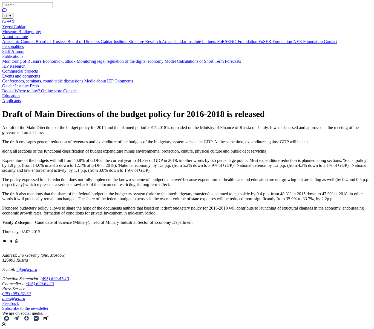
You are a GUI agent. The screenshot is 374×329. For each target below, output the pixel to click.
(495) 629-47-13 (55, 278)
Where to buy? (28, 90)
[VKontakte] (4, 241)
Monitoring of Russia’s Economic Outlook (39, 61)
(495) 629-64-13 (40, 283)
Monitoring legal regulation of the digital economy (121, 61)
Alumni (17, 51)
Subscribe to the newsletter (25, 308)
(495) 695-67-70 (16, 293)
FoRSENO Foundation (237, 41)
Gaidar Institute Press (20, 86)
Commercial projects (20, 71)
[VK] (37, 319)
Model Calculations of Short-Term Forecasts (203, 61)
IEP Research (13, 66)
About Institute (15, 36)
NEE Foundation (308, 41)
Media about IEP (99, 81)
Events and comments (21, 76)
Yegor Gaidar (13, 26)
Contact (330, 41)
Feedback (10, 303)
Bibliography (29, 31)
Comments (123, 81)
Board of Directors (84, 41)
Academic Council (19, 41)
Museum (10, 31)
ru (4, 21)
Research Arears (159, 41)
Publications (12, 56)
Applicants (11, 100)
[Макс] (7, 319)
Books (8, 90)
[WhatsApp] (16, 241)
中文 (11, 21)
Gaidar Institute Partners (195, 41)
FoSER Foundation (275, 41)
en (7, 16)
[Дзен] (27, 319)
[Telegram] (10, 241)
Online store (52, 90)
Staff (6, 51)
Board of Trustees (51, 41)
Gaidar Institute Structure (123, 41)
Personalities (13, 46)
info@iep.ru (26, 269)
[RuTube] (46, 319)
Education (11, 95)
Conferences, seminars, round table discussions (43, 81)
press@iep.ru (13, 298)
